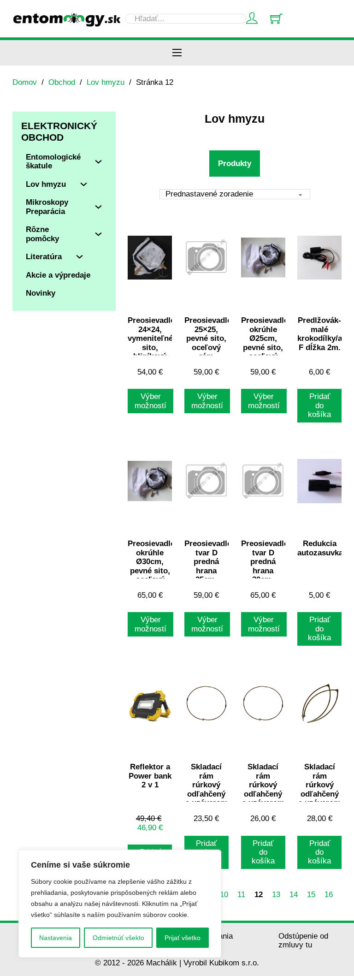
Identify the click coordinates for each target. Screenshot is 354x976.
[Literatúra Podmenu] (79, 256)
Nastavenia (55, 937)
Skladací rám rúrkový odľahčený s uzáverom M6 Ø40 (263, 789)
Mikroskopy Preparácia (47, 206)
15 (311, 894)
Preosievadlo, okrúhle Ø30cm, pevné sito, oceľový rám (152, 566)
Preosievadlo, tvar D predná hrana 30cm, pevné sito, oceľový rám (266, 575)
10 (224, 894)
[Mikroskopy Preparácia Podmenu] (98, 206)
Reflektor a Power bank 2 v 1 (150, 775)
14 (293, 894)
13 (276, 894)
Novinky (40, 293)
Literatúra (44, 256)
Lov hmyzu (105, 82)
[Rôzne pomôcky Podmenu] (98, 234)
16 (328, 894)
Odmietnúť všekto (118, 937)
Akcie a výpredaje (58, 275)
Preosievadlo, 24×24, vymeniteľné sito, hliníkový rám (152, 342)
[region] (119, 904)
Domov (24, 82)
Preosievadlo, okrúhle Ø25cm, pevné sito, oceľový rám (266, 342)
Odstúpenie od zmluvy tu (303, 940)
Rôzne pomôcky (42, 234)
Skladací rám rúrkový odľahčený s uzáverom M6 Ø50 (319, 789)
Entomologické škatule (53, 161)
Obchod (61, 82)
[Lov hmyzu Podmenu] (83, 184)
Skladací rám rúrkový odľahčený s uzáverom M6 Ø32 (206, 789)
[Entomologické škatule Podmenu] (98, 161)
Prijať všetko (183, 937)
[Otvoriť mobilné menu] (177, 52)
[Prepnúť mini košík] (276, 18)
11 (241, 894)
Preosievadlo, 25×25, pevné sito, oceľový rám (209, 338)
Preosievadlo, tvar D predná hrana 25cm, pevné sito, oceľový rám (209, 575)
